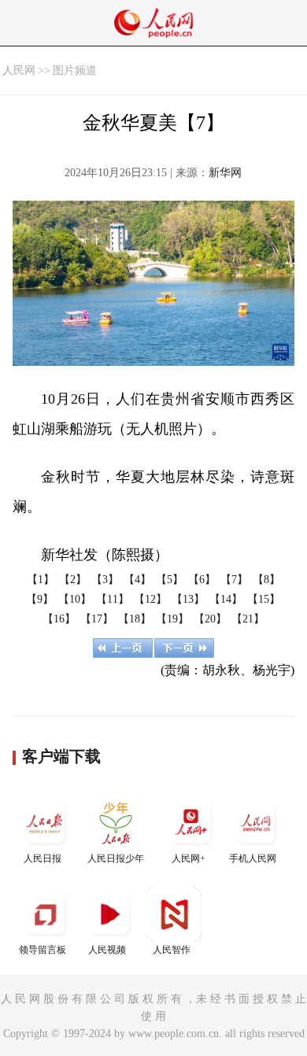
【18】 (134, 619)
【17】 (96, 619)
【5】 (169, 579)
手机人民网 (252, 858)
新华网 (225, 173)
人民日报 (42, 858)
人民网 (18, 70)
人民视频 (107, 949)
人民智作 (171, 949)
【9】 (40, 599)
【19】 (172, 619)
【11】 (112, 599)
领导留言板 (42, 949)
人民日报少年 (115, 858)
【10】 (74, 599)
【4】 (137, 579)
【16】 (59, 619)
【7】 (234, 579)
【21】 (247, 619)
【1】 (40, 579)
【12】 (150, 599)
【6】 (202, 579)
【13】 (188, 599)
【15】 (263, 599)
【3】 (105, 579)
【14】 (225, 599)
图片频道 (75, 70)
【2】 (73, 579)
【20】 (210, 619)
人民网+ (188, 858)
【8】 (266, 579)
